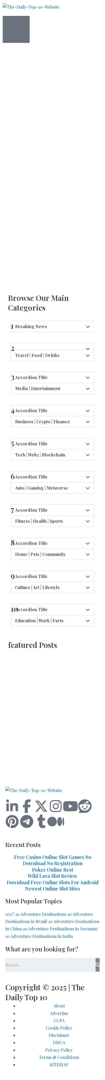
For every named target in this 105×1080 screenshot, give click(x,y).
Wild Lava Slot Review (52, 876)
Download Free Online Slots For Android (53, 882)
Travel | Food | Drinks (37, 355)
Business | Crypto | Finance (42, 421)
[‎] (52, 88)
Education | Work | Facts (39, 620)
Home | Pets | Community (40, 554)
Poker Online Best (52, 869)
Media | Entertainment (37, 388)
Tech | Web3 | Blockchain (40, 455)
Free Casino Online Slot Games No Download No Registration (52, 860)
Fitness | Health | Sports (39, 521)
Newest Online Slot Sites (52, 888)
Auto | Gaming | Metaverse (41, 488)
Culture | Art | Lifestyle (37, 587)
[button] (52, 355)
